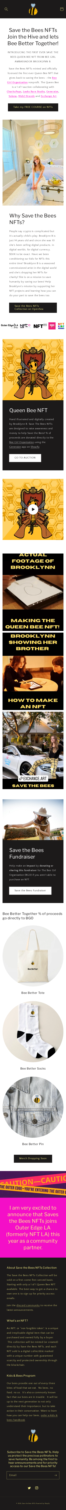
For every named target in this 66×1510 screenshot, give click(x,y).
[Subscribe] (55, 1475)
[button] (6, 9)
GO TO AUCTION (25, 457)
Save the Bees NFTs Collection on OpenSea (29, 307)
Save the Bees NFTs (29, 1503)
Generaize (15, 446)
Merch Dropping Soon (33, 1158)
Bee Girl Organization (21, 442)
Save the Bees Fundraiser (30, 890)
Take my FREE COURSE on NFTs (33, 107)
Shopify (35, 446)
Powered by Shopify (43, 1503)
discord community (28, 1305)
